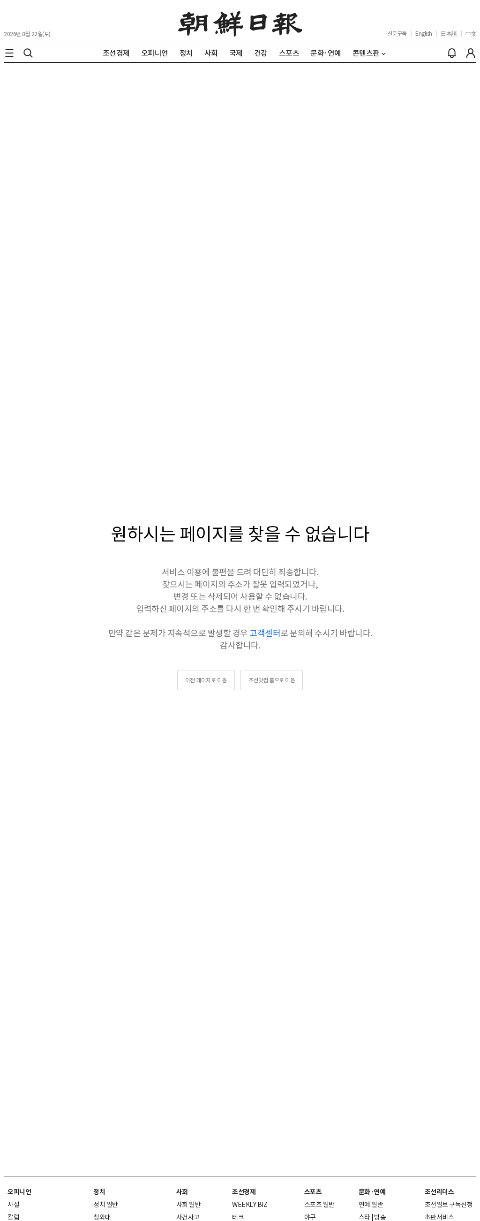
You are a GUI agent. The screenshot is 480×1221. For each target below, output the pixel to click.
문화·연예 (372, 1192)
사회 (182, 1192)
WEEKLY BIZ (249, 1204)
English (423, 33)
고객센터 (264, 633)
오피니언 (19, 1192)
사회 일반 (188, 1204)
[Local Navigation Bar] (9, 53)
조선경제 (243, 1192)
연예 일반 (371, 1204)
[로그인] (470, 53)
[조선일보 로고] (240, 22)
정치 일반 (105, 1204)
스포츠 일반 (319, 1204)
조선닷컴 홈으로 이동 (271, 680)
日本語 (449, 33)
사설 (13, 1204)
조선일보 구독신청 (449, 1204)
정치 (99, 1192)
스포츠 (313, 1192)
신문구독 (397, 33)
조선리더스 (439, 1192)
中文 (470, 33)
